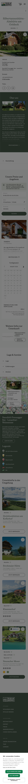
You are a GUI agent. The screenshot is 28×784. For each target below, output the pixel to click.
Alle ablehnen (14, 775)
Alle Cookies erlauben (14, 771)
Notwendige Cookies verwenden (14, 780)
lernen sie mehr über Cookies (9, 767)
